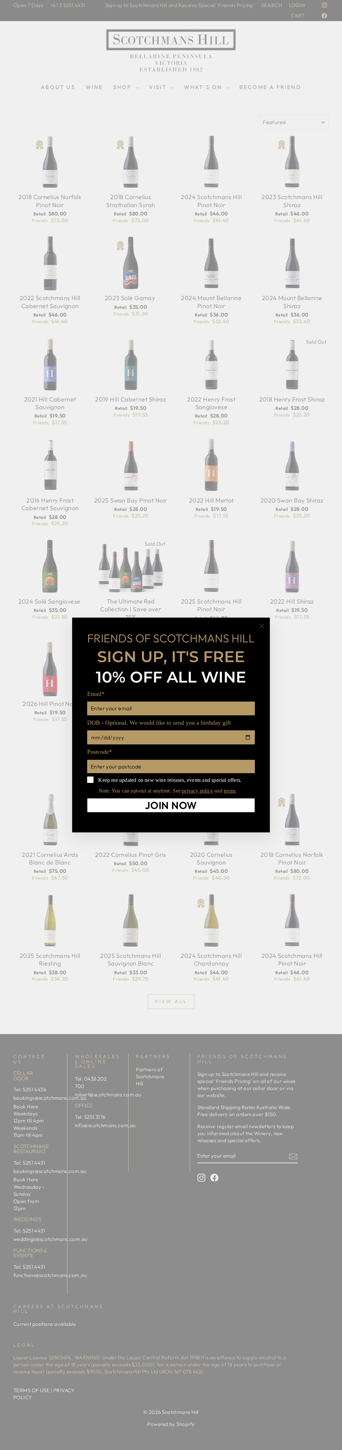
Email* (96, 694)
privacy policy (197, 791)
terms (229, 791)
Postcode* (99, 751)
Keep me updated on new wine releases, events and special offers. (169, 780)
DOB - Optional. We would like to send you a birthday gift (159, 722)
